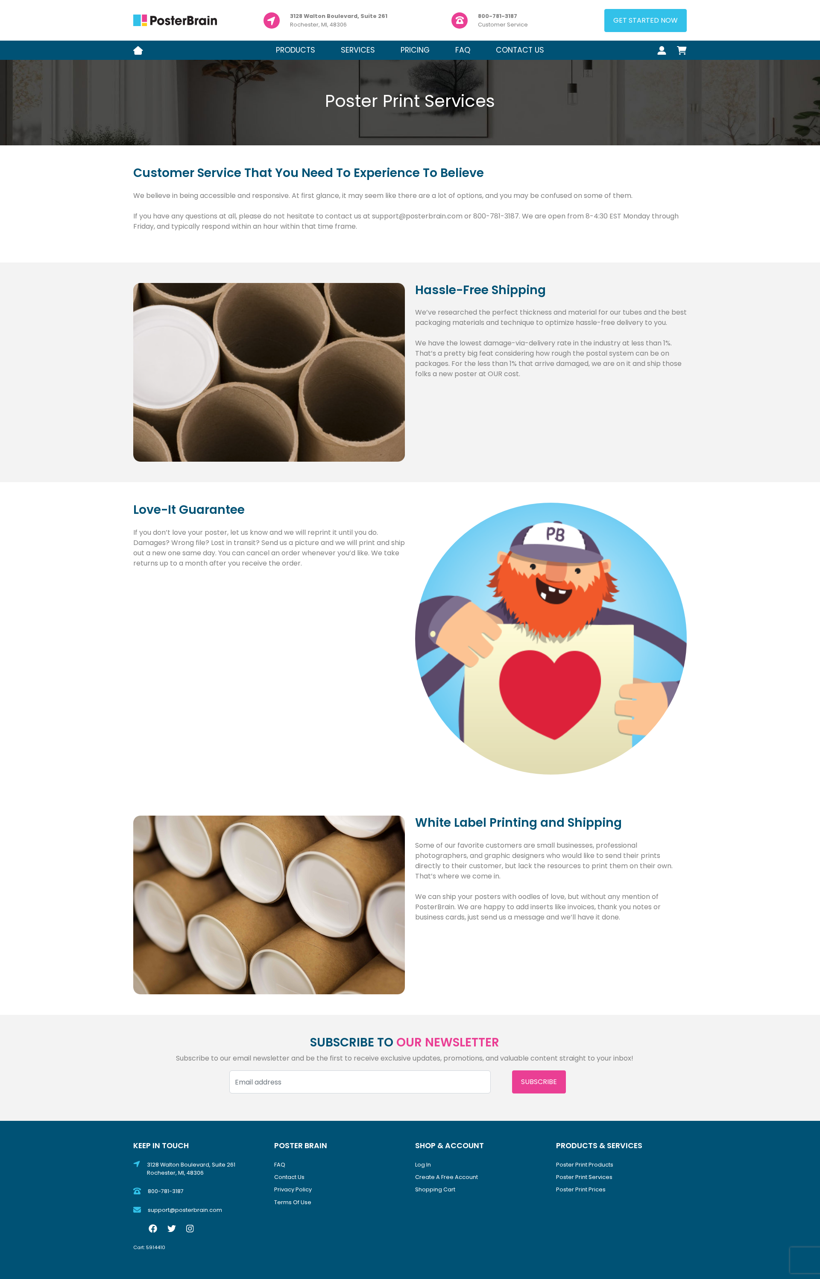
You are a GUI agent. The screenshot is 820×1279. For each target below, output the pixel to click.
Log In (423, 1164)
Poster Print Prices (581, 1189)
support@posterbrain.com (185, 1210)
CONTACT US (520, 50)
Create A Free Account (446, 1177)
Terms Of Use (292, 1202)
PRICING (415, 50)
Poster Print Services (584, 1177)
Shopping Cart (435, 1189)
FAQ (462, 50)
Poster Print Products (584, 1164)
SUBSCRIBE (539, 1082)
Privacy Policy (293, 1189)
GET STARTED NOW (645, 20)
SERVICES (358, 50)
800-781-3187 (166, 1191)
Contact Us (289, 1177)
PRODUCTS (295, 50)
